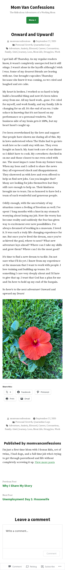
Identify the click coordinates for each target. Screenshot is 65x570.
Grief (14, 52)
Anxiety (24, 48)
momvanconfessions (20, 41)
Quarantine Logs (42, 45)
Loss (29, 52)
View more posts (45, 462)
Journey (22, 52)
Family (8, 52)
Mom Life (38, 52)
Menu (34, 20)
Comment (51, 553)
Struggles (49, 52)
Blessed (33, 48)
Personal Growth (23, 45)
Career (41, 48)
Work (57, 52)
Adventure (14, 48)
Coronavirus (53, 48)
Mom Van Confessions (32, 7)
